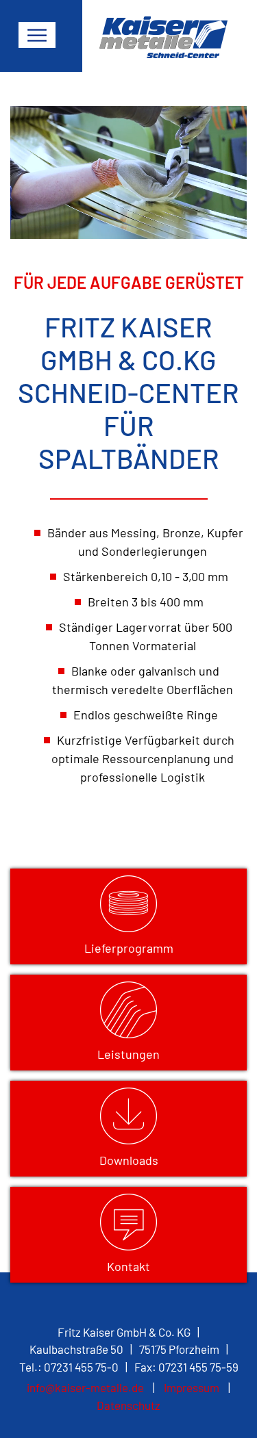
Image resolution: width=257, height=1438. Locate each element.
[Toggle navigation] (37, 35)
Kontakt (128, 1266)
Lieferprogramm (128, 947)
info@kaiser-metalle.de (85, 1387)
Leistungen (128, 1054)
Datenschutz (128, 1405)
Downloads (128, 1160)
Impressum (191, 1387)
